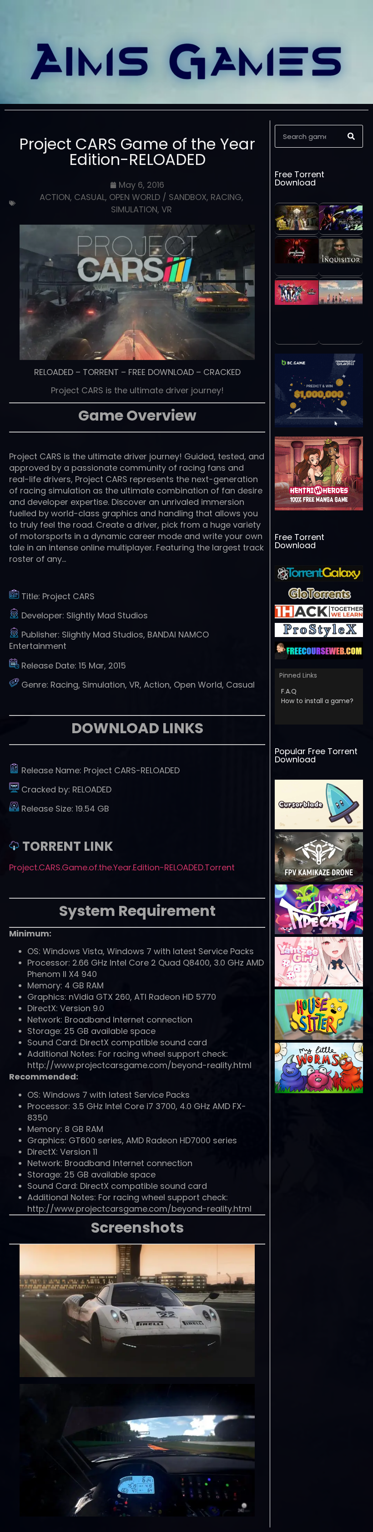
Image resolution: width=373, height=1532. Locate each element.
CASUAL (89, 197)
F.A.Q (289, 691)
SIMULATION (134, 209)
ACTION (55, 197)
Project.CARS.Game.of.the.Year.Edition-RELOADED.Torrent (122, 867)
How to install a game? (317, 700)
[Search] (351, 136)
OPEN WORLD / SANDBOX (158, 197)
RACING (226, 197)
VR (166, 209)
